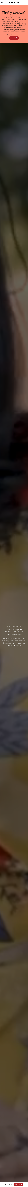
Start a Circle (14, 38)
